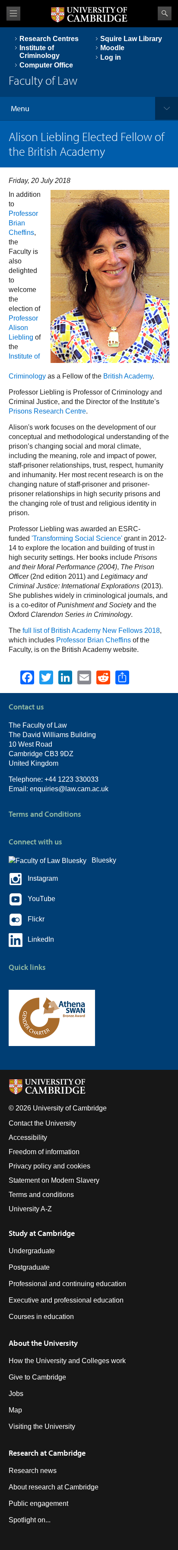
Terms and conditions (41, 1194)
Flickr (33, 919)
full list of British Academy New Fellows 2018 (91, 630)
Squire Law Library (131, 38)
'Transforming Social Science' (77, 538)
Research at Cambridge (47, 1453)
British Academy (128, 376)
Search (165, 13)
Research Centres (49, 38)
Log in (110, 57)
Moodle (112, 47)
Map (15, 1410)
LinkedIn (38, 939)
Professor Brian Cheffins (23, 223)
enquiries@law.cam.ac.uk (69, 789)
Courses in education (41, 1316)
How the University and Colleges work (67, 1360)
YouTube (38, 898)
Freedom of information (44, 1151)
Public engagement (38, 1503)
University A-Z (30, 1209)
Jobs (16, 1393)
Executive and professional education (66, 1300)
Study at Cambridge (42, 1233)
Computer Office (46, 65)
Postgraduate (29, 1267)
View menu (13, 13)
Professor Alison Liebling (23, 327)
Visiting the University (42, 1426)
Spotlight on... (30, 1520)
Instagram (40, 878)
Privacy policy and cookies (49, 1166)
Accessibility (28, 1137)
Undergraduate (32, 1251)
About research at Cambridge (54, 1487)
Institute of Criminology (39, 51)
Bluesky (101, 860)
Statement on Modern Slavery (54, 1180)
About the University (43, 1343)
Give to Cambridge (37, 1377)
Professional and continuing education (67, 1283)
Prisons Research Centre (47, 411)
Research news (33, 1470)
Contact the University (42, 1123)
